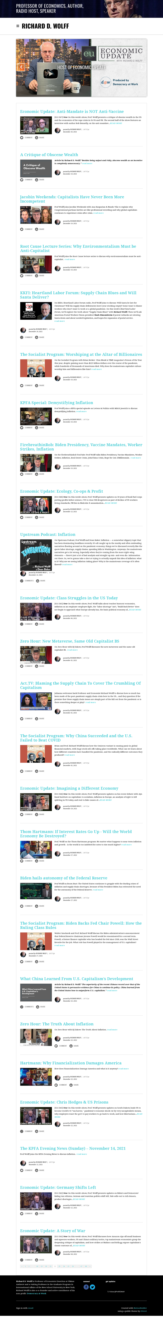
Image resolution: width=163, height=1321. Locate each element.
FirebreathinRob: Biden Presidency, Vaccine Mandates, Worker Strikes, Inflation (81, 447)
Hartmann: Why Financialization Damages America (71, 1063)
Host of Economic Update (81, 67)
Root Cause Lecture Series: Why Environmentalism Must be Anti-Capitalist (78, 248)
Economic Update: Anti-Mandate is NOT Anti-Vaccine (72, 111)
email (30, 1308)
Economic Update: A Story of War (52, 1231)
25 (68, 1266)
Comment (28, 137)
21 (50, 1266)
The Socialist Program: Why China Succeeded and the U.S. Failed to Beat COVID (76, 738)
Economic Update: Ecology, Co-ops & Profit (61, 491)
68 (86, 1266)
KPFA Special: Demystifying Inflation (56, 403)
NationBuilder (140, 1308)
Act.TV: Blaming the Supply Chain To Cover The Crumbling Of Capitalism (80, 685)
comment (27, 337)
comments (27, 580)
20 (46, 1266)
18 (37, 1266)
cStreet (143, 1311)
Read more (87, 163)
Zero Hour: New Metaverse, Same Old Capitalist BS (69, 641)
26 (73, 1266)
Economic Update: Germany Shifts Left (58, 1187)
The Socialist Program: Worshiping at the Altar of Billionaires (81, 354)
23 (59, 1266)
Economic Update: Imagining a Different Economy (69, 788)
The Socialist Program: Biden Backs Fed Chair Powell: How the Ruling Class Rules (81, 925)
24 (64, 1266)
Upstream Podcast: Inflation (47, 534)
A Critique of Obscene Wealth (49, 155)
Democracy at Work (36, 1293)
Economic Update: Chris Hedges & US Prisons (64, 1102)
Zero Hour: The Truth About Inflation (56, 1024)
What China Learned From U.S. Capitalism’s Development (76, 979)
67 (81, 1266)
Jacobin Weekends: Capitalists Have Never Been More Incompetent (72, 199)
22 (55, 1266)
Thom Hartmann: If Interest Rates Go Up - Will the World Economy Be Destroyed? (76, 833)
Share (41, 137)
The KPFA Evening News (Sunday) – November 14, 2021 (73, 1148)
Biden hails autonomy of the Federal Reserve (63, 878)
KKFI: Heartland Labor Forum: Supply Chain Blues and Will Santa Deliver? (78, 295)
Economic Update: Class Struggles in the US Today (69, 598)
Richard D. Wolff (45, 25)
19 (42, 1266)
